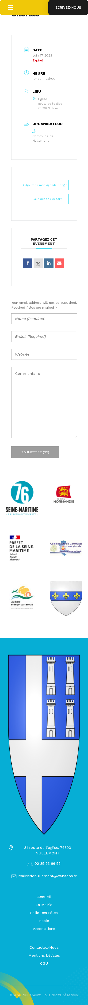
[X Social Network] (38, 263)
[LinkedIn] (49, 263)
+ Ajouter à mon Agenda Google (45, 185)
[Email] (59, 263)
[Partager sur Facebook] (27, 263)
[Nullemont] (44, 745)
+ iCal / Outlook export (45, 199)
